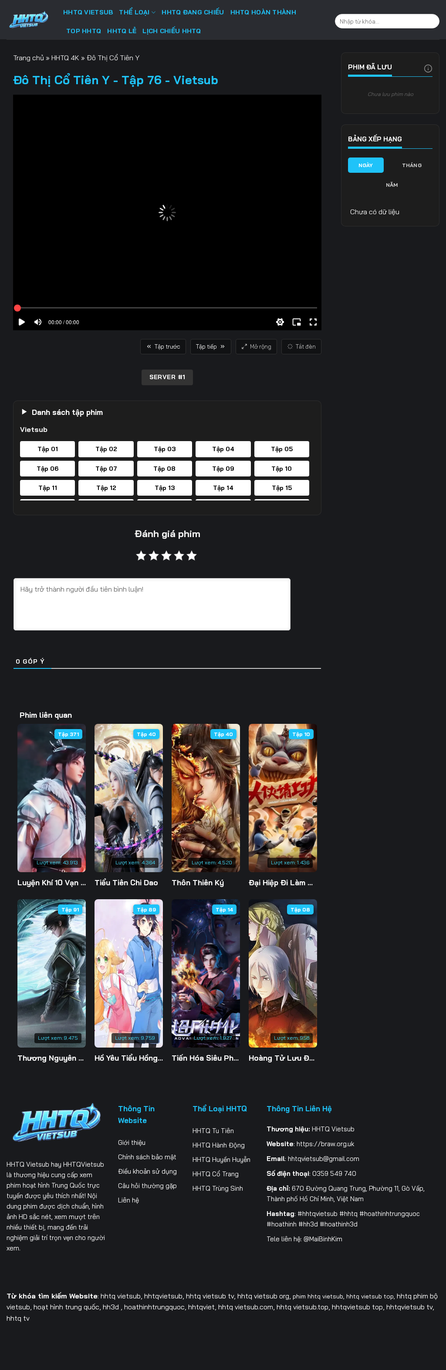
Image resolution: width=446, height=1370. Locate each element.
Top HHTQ (83, 31)
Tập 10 (301, 734)
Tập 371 (68, 734)
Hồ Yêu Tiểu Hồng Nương (129, 1057)
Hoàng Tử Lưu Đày (283, 1057)
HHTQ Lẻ (121, 31)
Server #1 (167, 377)
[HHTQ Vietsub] (28, 22)
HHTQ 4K (65, 57)
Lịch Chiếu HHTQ (171, 31)
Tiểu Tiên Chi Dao (126, 882)
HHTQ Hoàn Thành (263, 12)
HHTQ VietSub (88, 12)
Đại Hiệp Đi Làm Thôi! (283, 882)
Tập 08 (300, 909)
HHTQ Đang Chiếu (193, 12)
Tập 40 (146, 734)
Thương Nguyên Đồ (51, 1057)
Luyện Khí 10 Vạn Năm (51, 882)
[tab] (366, 165)
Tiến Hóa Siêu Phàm (206, 1057)
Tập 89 (146, 909)
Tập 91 (70, 909)
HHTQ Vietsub (28, 1164)
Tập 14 (224, 909)
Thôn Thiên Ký (198, 882)
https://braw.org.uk (325, 1144)
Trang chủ (28, 57)
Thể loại (134, 12)
